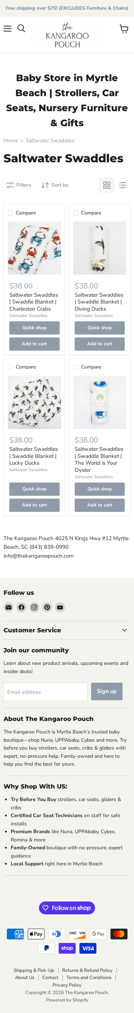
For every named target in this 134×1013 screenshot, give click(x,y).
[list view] (122, 185)
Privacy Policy (67, 985)
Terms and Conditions (88, 977)
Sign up (107, 691)
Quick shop (34, 328)
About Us (24, 977)
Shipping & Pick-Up (34, 970)
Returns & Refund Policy (87, 970)
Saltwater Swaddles (28, 315)
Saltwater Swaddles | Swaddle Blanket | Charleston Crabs (33, 301)
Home (11, 141)
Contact (50, 977)
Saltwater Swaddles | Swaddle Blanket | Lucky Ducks (33, 455)
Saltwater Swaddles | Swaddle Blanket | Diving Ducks (99, 301)
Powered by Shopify (67, 1000)
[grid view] (107, 185)
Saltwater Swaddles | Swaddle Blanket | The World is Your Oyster (99, 459)
